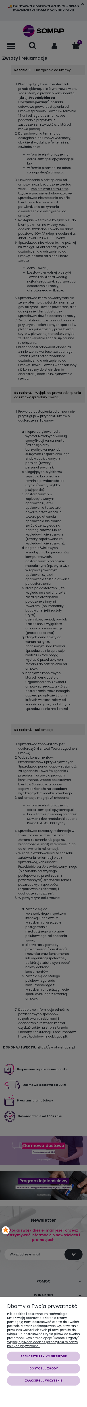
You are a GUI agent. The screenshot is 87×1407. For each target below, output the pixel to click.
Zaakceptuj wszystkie (43, 1380)
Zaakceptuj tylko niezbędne (44, 1356)
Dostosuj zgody (43, 1368)
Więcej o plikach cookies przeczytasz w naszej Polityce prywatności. (43, 1344)
